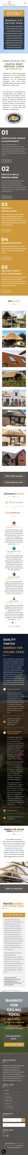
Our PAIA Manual (9, 1107)
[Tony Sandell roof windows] (14, 366)
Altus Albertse (14, 601)
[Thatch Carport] (14, 386)
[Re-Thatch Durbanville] (14, 406)
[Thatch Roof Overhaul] (14, 347)
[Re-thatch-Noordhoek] (14, 465)
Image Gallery (8, 1100)
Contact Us (7, 1103)
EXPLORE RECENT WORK (13, 1037)
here (5, 972)
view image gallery (14, 482)
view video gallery (14, 476)
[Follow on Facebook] (4, 1135)
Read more (6, 161)
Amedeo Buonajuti (14, 577)
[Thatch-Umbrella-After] (14, 445)
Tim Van (14, 525)
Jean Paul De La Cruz (14, 551)
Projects (7, 1090)
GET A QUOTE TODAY (14, 1044)
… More (17, 544)
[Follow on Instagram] (7, 1135)
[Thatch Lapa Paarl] (14, 327)
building (18, 758)
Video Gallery (8, 1097)
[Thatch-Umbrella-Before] (14, 426)
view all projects (14, 889)
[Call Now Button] (4, 1152)
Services (7, 1093)
